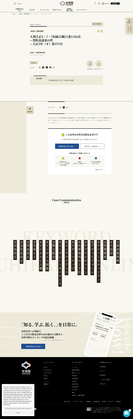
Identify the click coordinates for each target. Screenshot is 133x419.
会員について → (99, 169)
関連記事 (33, 63)
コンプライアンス (66, 257)
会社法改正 (21, 251)
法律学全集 (75, 384)
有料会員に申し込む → (67, 146)
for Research (47, 373)
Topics (46, 367)
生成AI (34, 249)
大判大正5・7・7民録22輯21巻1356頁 (42, 14)
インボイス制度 (47, 255)
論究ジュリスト (76, 373)
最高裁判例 (118, 251)
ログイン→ (92, 146)
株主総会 (53, 249)
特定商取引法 (96, 401)
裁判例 (45, 378)
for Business (47, 370)
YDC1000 (75, 390)
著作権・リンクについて (108, 401)
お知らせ (102, 384)
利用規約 (102, 375)
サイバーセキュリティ (98, 261)
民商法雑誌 (75, 378)
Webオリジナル (57, 10)
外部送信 (88, 401)
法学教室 (74, 381)
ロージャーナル (44, 10)
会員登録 (102, 367)
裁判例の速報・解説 (69, 9)
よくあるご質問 (105, 380)
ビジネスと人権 (41, 255)
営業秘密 (105, 249)
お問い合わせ (67, 401)
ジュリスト (47, 381)
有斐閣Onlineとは (19, 9)
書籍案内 (46, 384)
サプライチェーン (86, 257)
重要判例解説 (75, 370)
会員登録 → (115, 4)
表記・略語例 (97, 23)
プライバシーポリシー (78, 401)
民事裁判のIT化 (79, 257)
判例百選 (74, 375)
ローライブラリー (82, 10)
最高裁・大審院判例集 (24, 14)
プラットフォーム (92, 257)
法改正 (45, 375)
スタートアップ (73, 255)
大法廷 (111, 247)
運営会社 (118, 401)
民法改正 (15, 249)
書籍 (73, 392)
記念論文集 (75, 387)
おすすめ (32, 10)
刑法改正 (28, 249)
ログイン (102, 371)
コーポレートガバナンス (60, 263)
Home (13, 14)
